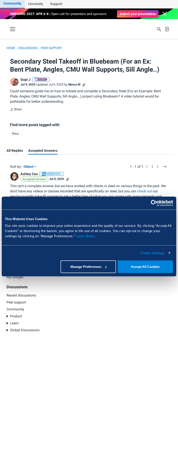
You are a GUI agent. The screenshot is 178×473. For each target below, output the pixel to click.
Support (56, 4)
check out (144, 191)
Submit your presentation (138, 14)
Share (16, 109)
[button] (164, 13)
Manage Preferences (85, 267)
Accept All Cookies (145, 267)
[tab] (15, 150)
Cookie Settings (152, 253)
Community (12, 3)
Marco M (74, 84)
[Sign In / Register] (167, 29)
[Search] (159, 29)
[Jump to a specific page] (164, 166)
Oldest (28, 167)
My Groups (15, 277)
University (35, 4)
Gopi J (25, 79)
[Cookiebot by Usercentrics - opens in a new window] (154, 203)
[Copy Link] (83, 84)
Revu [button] (15, 133)
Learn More (85, 236)
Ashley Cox (29, 174)
